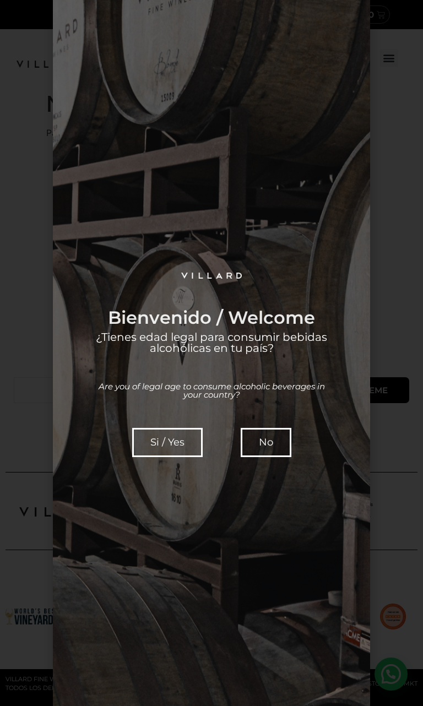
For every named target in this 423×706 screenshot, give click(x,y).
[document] (211, 353)
